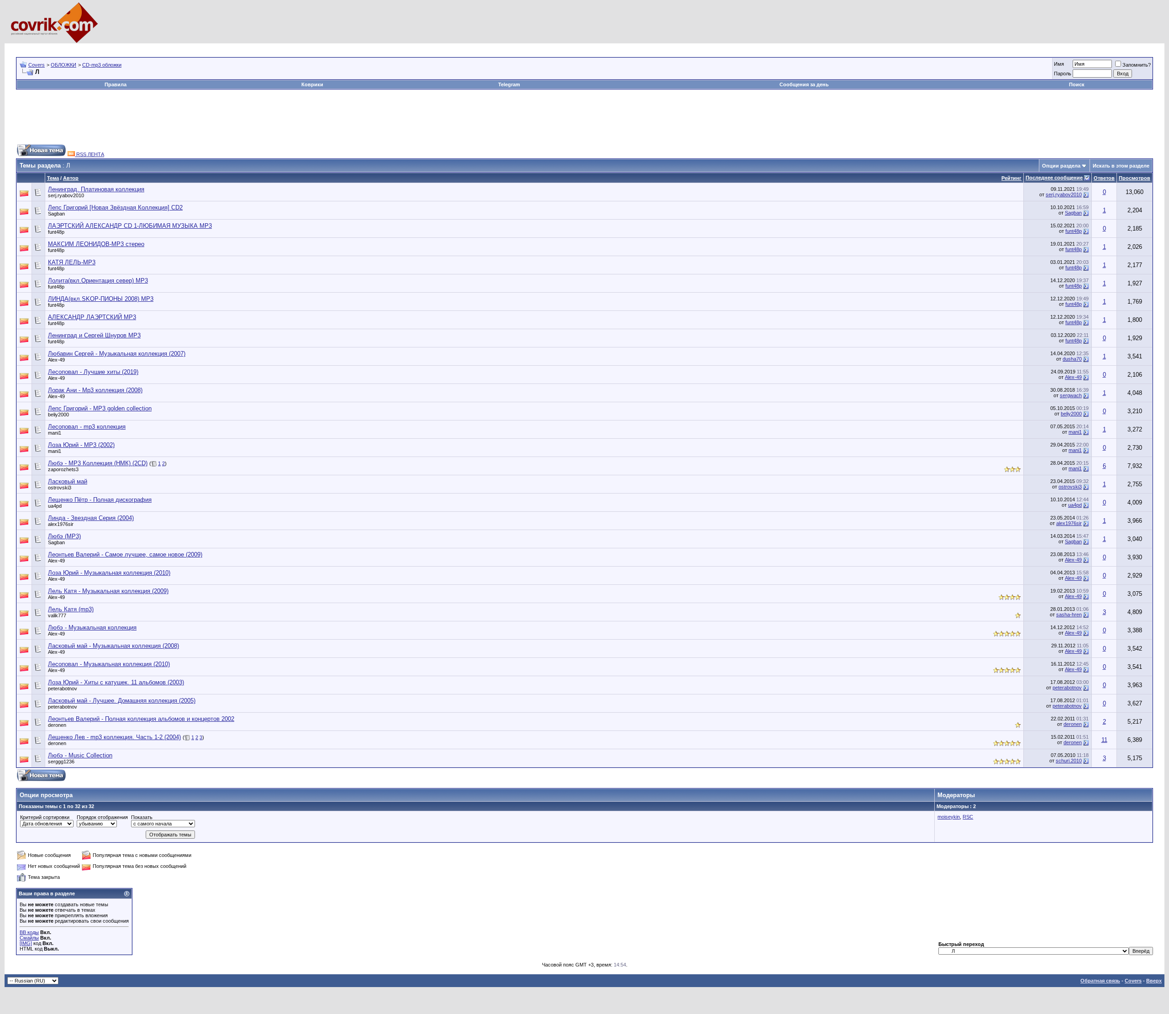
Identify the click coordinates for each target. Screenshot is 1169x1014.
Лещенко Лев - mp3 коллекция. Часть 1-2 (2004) (114, 737)
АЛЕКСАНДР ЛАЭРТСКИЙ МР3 (92, 317)
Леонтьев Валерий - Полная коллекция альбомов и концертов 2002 (141, 718)
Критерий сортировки (44, 817)
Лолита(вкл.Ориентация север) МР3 (98, 280)
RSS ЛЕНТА (89, 154)
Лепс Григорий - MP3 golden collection (100, 408)
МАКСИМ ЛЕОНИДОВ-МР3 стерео (96, 244)
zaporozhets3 (63, 469)
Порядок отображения (102, 817)
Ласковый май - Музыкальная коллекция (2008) (113, 645)
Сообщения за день (804, 84)
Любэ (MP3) (64, 536)
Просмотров (1134, 178)
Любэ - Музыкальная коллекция (92, 627)
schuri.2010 (1069, 760)
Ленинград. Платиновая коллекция (96, 189)
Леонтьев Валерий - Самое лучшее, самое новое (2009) (125, 554)
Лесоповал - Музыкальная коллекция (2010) (109, 664)
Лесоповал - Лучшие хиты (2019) (93, 371)
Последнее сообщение (1054, 177)
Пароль (1062, 73)
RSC (968, 817)
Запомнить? (1136, 65)
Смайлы (29, 937)
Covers (36, 65)
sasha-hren (1069, 614)
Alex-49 (56, 360)
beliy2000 (58, 414)
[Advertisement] (182, 46)
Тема (53, 178)
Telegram (509, 84)
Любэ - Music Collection (80, 755)
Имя (1059, 64)
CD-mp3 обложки (101, 65)
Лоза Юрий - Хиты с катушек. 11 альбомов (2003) (116, 682)
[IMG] (26, 943)
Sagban (56, 213)
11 (1104, 739)
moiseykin (948, 817)
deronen (57, 725)
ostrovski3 (59, 487)
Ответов (1104, 178)
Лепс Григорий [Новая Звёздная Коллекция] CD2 (115, 207)
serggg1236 (61, 761)
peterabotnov (62, 688)
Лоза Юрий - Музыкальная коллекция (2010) (109, 572)
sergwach (1071, 395)
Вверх (1154, 980)
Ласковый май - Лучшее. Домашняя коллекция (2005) (121, 700)
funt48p (56, 232)
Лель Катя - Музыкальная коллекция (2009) (108, 591)
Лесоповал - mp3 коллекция (87, 426)
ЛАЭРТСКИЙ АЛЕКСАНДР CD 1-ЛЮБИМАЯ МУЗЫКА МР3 (130, 225)
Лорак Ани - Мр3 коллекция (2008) (95, 390)
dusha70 (1072, 359)
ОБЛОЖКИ (63, 65)
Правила (115, 84)
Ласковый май (67, 481)
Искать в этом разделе (1121, 165)
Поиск (1077, 84)
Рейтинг (1011, 178)
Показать (142, 817)
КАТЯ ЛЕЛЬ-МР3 (71, 262)
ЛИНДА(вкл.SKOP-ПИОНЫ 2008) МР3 (100, 298)
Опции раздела (1061, 165)
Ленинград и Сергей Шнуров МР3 (94, 335)
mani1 (54, 433)
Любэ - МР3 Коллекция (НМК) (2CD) (97, 463)
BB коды (29, 932)
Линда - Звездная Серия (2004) (91, 518)
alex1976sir (61, 524)
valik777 (57, 615)
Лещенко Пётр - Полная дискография (100, 499)
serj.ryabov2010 (66, 195)
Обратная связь (1100, 980)
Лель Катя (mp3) (71, 609)
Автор (71, 178)
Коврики (312, 84)
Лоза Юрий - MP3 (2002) (81, 444)
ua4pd (55, 506)
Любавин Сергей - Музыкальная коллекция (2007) (116, 353)
